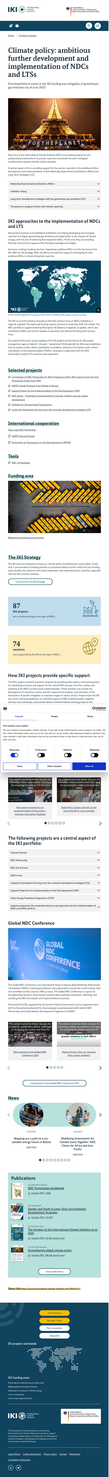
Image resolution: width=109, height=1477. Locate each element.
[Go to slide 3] (53, 823)
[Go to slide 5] (60, 823)
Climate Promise (19, 852)
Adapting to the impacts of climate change (25, 1390)
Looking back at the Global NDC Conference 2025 (54, 1083)
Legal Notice (14, 1454)
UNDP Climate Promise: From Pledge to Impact (35, 385)
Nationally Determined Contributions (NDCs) (33, 183)
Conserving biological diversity (20, 1398)
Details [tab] (54, 716)
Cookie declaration (32, 1454)
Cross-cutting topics (16, 1394)
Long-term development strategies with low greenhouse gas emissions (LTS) (48, 198)
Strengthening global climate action (50, 1250)
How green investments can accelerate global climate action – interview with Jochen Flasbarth (30, 810)
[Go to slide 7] (61, 1160)
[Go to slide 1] (45, 823)
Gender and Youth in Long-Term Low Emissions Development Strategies (57, 1210)
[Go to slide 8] (65, 1160)
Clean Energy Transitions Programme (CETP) (32, 898)
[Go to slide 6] (63, 823)
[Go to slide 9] (69, 1160)
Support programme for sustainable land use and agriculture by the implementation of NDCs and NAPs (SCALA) (53, 907)
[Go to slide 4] (56, 823)
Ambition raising (19, 191)
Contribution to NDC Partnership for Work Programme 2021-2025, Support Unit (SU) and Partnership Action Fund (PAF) (55, 379)
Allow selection (54, 766)
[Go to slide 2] (49, 823)
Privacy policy (50, 1454)
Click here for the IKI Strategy (30, 581)
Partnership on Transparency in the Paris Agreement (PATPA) (41, 442)
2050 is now (16, 875)
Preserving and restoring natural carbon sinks (26, 1383)
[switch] (41, 755)
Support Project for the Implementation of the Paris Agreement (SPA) (46, 390)
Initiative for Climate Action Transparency (32, 404)
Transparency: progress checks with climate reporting (37, 206)
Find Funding (54, 1313)
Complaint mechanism (19, 1459)
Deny (19, 766)
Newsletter (74, 1454)
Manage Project (54, 1320)
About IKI (54, 1335)
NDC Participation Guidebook (46, 1188)
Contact (63, 1454)
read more (31, 1147)
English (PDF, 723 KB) (42, 1217)
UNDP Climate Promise (23, 436)
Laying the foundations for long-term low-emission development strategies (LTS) (51, 409)
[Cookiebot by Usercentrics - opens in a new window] (94, 709)
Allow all (89, 766)
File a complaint (54, 1328)
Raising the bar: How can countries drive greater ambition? (79, 1054)
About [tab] (90, 716)
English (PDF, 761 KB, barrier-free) (48, 1238)
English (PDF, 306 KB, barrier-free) (48, 1255)
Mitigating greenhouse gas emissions (26, 537)
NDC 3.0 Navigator (21, 462)
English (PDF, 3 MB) (41, 1193)
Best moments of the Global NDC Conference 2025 (30, 1054)
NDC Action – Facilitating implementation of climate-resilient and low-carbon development (50, 397)
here (49, 782)
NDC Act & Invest (19, 867)
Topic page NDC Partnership (22, 429)
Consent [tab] (19, 716)
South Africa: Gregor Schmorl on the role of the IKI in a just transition (79, 809)
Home (11, 35)
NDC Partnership (19, 860)
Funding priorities (27, 35)
